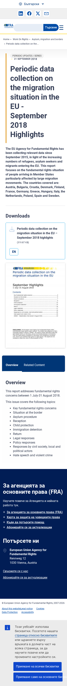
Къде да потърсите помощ (25, 522)
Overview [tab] (12, 365)
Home (6, 39)
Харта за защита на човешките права (33, 517)
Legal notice (26, 608)
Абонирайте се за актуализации (29, 527)
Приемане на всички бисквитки (37, 666)
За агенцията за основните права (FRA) (35, 512)
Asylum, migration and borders (47, 39)
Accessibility (27, 612)
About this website (11, 608)
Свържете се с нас (15, 571)
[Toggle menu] (61, 27)
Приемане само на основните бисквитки (39, 677)
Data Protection (10, 612)
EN (14, 252)
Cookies (40, 608)
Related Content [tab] (34, 365)
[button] (20, 13)
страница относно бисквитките (36, 635)
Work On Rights (20, 39)
